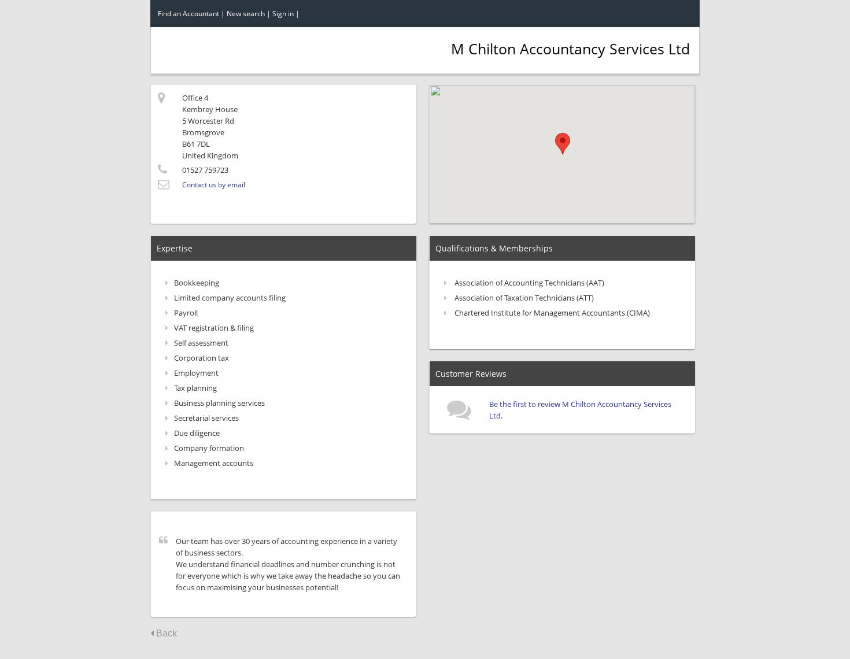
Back (165, 633)
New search (246, 13)
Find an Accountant (188, 13)
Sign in (283, 13)
